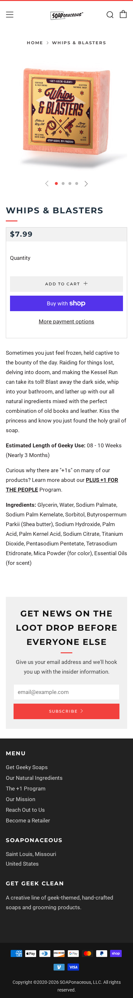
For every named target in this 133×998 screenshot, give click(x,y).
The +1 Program (26, 788)
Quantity (20, 258)
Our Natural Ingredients (34, 778)
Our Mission (20, 799)
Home (35, 42)
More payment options (66, 321)
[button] (56, 183)
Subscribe (63, 711)
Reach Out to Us (25, 810)
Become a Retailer (28, 820)
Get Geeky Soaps (27, 767)
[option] (66, 113)
